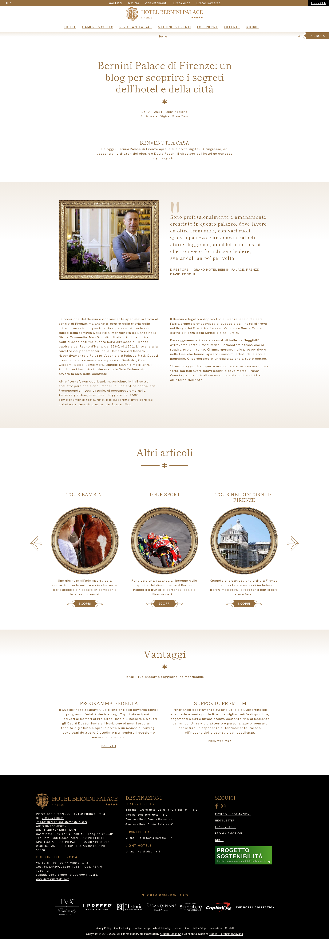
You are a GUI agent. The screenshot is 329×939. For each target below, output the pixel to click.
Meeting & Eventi (174, 27)
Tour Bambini (85, 494)
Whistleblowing (162, 928)
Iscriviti (108, 746)
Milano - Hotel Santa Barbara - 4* (148, 838)
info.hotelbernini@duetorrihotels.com (61, 822)
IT (7, 3)
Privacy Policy (103, 928)
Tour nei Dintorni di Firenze (244, 497)
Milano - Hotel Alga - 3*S (143, 851)
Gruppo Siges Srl (170, 934)
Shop (219, 840)
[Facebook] (217, 807)
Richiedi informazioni (233, 814)
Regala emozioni (229, 833)
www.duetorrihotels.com (52, 879)
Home (163, 36)
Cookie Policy (122, 928)
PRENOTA (317, 36)
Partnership (199, 928)
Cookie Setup (141, 928)
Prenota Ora (220, 741)
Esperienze (207, 27)
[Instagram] (224, 807)
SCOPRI (85, 604)
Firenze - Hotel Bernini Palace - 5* (149, 819)
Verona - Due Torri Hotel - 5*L (146, 814)
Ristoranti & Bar (135, 27)
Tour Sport (164, 494)
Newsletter (225, 820)
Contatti (229, 928)
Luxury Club (318, 3)
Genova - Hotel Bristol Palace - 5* (149, 824)
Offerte (232, 27)
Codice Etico (181, 928)
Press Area (215, 928)
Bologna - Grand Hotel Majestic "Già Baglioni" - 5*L (161, 809)
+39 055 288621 (53, 818)
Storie (252, 27)
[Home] (164, 15)
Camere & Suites (97, 27)
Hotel (70, 27)
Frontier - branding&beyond (226, 934)
